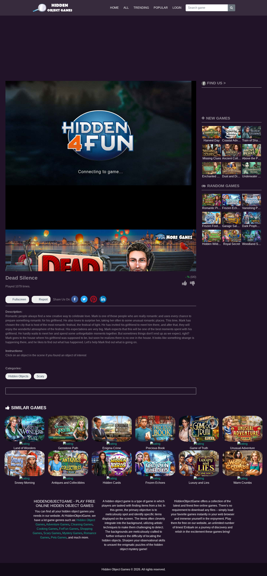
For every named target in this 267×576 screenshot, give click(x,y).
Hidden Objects (18, 376)
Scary (40, 376)
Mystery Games (72, 533)
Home (114, 7)
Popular (161, 7)
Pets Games (59, 537)
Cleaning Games (82, 524)
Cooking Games (47, 528)
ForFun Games (68, 528)
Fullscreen (19, 299)
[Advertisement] (133, 48)
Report (43, 299)
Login (177, 7)
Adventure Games (57, 524)
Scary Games (52, 533)
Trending (141, 7)
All (126, 7)
